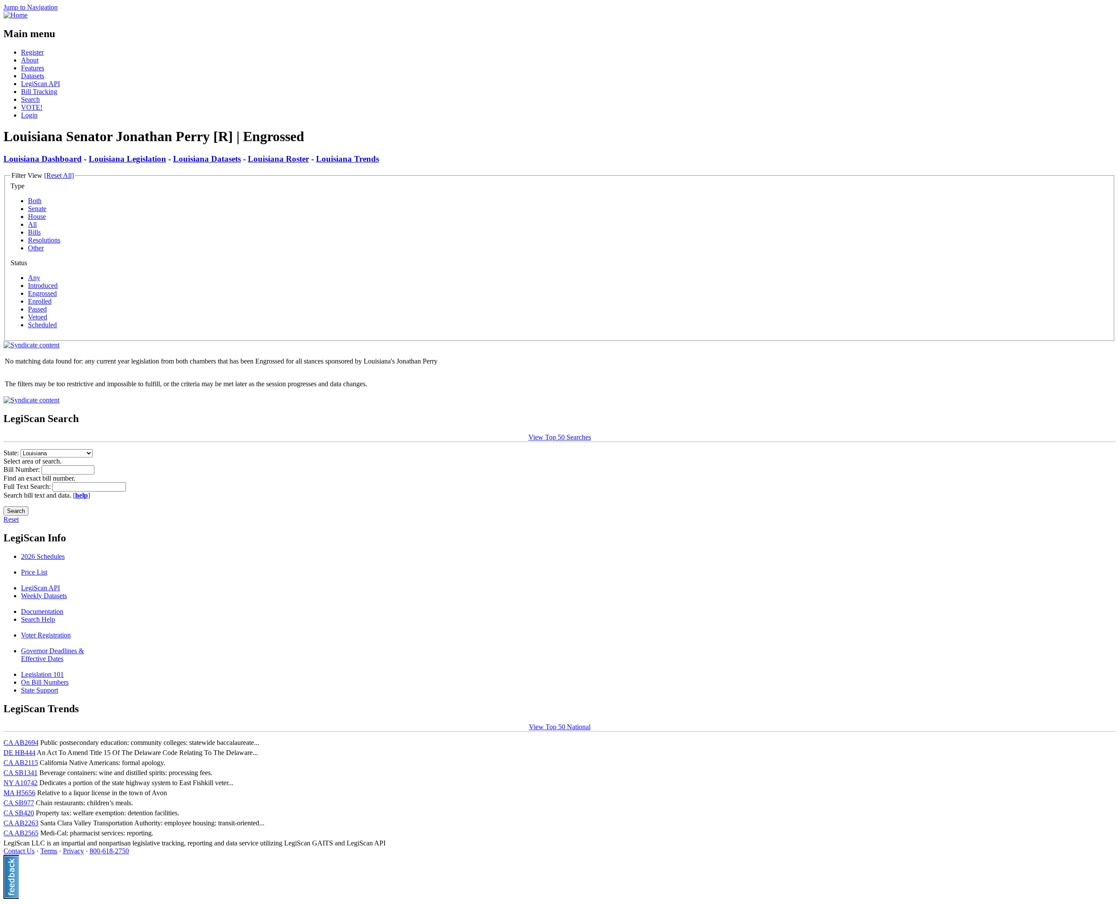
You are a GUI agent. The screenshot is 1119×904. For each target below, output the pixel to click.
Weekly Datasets (44, 595)
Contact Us (19, 851)
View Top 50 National (560, 727)
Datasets (32, 76)
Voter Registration (46, 635)
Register (32, 52)
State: (12, 453)
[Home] (15, 15)
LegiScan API (40, 83)
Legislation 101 (42, 674)
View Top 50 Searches (559, 437)
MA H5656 (19, 793)
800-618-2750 (109, 851)
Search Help (38, 619)
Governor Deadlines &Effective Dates (52, 654)
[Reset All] (59, 175)
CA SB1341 (20, 772)
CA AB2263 (20, 823)
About (29, 60)
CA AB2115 (20, 762)
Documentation (42, 611)
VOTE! (31, 107)
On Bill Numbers (45, 682)
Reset (11, 519)
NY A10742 (20, 782)
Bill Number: (22, 469)
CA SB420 (18, 813)
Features (32, 68)
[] (81, 495)
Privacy (73, 851)
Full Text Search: (27, 486)
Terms (48, 851)
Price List (34, 572)
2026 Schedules (43, 556)
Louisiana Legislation (127, 158)
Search (30, 99)
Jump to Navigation (30, 7)
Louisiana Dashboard (42, 158)
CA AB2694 (20, 742)
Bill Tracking (39, 91)
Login (29, 115)
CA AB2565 (20, 833)
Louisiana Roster (278, 158)
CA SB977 (18, 803)
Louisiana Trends (347, 158)
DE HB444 (19, 752)
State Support (39, 690)
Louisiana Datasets (207, 158)
